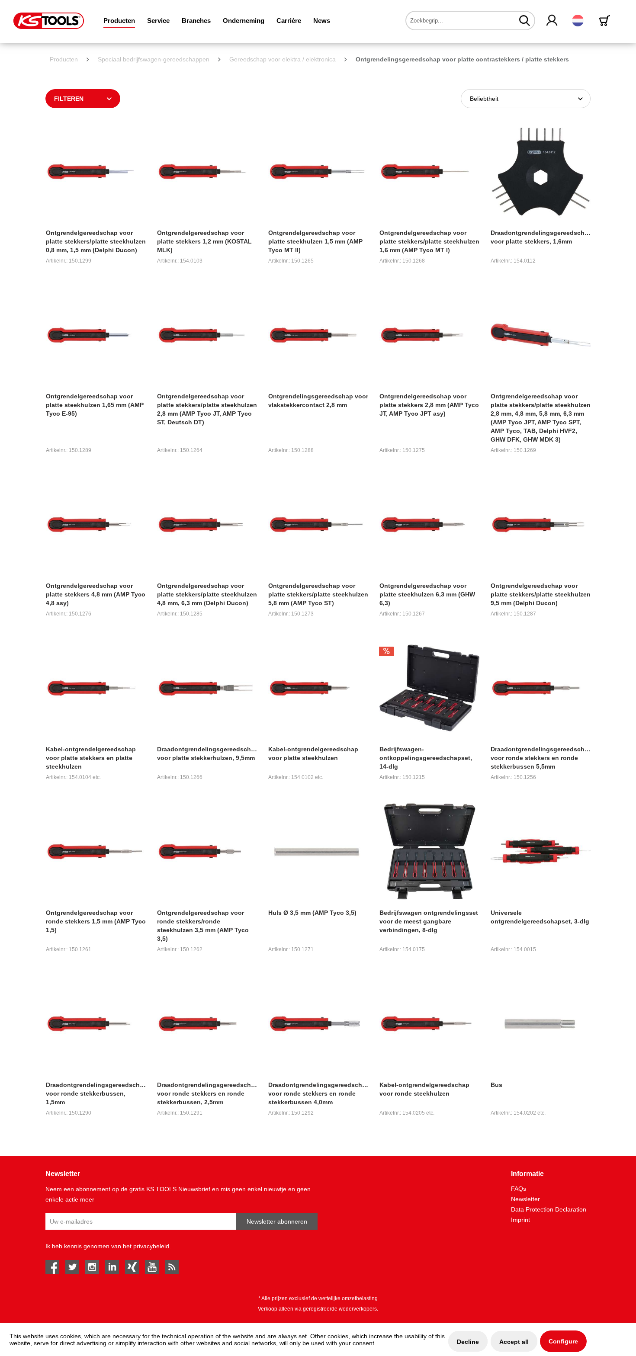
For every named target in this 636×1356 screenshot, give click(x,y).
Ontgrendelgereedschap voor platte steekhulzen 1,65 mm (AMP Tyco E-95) (95, 405)
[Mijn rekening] (552, 20)
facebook (52, 1267)
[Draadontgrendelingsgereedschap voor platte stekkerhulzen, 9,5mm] (207, 688)
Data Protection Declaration (548, 1209)
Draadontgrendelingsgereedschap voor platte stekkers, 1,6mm (541, 237)
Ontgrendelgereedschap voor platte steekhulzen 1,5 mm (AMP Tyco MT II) (315, 241)
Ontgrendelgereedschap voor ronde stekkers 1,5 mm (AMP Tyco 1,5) (96, 921)
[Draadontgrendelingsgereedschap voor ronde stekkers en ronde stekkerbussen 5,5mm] (541, 688)
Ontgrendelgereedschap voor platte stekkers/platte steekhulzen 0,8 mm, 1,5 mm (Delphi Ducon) (96, 241)
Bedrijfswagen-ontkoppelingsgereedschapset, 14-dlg (425, 758)
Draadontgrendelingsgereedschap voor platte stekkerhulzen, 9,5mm (207, 753)
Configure (563, 1341)
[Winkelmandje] (606, 20)
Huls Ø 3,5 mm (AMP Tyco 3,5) (312, 912)
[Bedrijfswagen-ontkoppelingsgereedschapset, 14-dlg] (429, 688)
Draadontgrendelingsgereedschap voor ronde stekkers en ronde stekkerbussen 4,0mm (318, 1093)
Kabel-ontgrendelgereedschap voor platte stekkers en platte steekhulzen (91, 758)
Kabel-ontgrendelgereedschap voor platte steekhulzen (313, 753)
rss (172, 1267)
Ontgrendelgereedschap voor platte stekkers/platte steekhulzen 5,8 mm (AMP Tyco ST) (318, 594)
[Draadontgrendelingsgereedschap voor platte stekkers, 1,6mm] (541, 171)
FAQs (518, 1188)
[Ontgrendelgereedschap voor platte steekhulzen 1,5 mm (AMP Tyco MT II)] (318, 171)
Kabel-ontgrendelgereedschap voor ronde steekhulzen (424, 1089)
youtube (152, 1267)
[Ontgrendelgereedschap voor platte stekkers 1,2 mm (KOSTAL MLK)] (207, 171)
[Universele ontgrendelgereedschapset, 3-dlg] (541, 851)
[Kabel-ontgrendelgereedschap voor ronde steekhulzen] (429, 1024)
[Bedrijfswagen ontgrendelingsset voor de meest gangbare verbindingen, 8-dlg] (429, 851)
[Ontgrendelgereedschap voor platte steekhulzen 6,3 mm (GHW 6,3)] (429, 524)
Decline (468, 1341)
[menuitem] (119, 20)
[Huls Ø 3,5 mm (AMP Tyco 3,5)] (318, 851)
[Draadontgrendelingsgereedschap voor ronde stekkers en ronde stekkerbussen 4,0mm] (318, 1024)
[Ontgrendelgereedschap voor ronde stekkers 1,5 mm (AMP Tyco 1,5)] (96, 851)
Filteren (69, 98)
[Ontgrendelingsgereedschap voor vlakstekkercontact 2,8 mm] (318, 335)
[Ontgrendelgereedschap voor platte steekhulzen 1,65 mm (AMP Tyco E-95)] (96, 335)
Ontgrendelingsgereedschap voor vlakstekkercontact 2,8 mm (318, 400)
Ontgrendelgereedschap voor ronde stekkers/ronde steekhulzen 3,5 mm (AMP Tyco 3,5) (203, 925)
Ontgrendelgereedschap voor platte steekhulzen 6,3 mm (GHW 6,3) (427, 594)
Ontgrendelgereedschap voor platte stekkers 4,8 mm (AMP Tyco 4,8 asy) (95, 594)
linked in (112, 1267)
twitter (72, 1267)
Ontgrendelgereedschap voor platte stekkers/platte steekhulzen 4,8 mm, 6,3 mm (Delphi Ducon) (207, 594)
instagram (92, 1267)
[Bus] (541, 1024)
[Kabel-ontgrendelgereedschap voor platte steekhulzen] (318, 688)
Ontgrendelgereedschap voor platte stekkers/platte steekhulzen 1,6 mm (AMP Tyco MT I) (429, 241)
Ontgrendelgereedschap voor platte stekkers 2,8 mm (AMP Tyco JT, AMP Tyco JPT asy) (429, 405)
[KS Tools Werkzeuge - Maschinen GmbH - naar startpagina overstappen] (48, 20)
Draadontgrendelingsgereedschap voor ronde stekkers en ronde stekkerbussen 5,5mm (541, 758)
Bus (496, 1084)
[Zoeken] (524, 20)
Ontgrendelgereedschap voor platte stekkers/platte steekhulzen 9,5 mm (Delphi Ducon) (541, 594)
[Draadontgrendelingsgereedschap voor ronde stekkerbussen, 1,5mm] (96, 1024)
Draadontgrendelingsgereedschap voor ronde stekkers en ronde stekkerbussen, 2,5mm (207, 1093)
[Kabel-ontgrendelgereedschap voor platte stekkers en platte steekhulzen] (96, 688)
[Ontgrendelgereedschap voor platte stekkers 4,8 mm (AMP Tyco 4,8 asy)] (96, 524)
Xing (132, 1267)
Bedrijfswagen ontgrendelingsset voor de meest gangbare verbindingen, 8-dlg (428, 921)
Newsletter (525, 1199)
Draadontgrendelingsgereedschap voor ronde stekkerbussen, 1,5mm (96, 1093)
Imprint (520, 1219)
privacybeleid (151, 1246)
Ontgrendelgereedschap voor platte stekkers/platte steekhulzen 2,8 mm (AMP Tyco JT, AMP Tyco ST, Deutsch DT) (207, 409)
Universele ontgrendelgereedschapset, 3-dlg (540, 917)
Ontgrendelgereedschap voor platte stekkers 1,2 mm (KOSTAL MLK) (204, 241)
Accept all (514, 1341)
